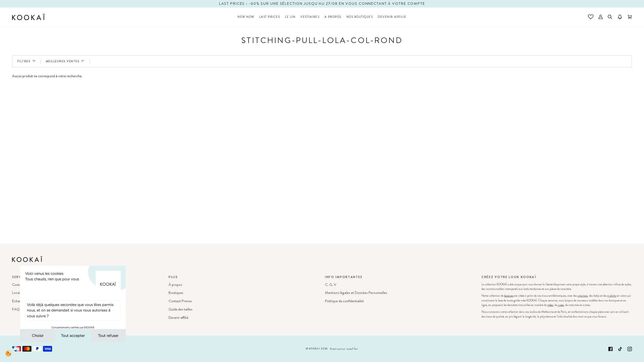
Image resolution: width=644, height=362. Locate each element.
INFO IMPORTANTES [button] (344, 277)
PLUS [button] (173, 277)
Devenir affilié (178, 317)
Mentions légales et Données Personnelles (356, 292)
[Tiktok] (620, 349)
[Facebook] (610, 349)
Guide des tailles (180, 309)
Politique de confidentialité (344, 301)
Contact (18, 284)
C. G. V (330, 284)
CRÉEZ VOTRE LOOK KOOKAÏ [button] (508, 277)
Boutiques (176, 292)
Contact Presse (180, 301)
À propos (175, 284)
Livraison (18, 292)
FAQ (16, 309)
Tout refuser (108, 335)
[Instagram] (629, 349)
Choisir (38, 335)
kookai (314, 348)
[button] (270, 17)
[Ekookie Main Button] (9, 353)
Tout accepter (73, 335)
